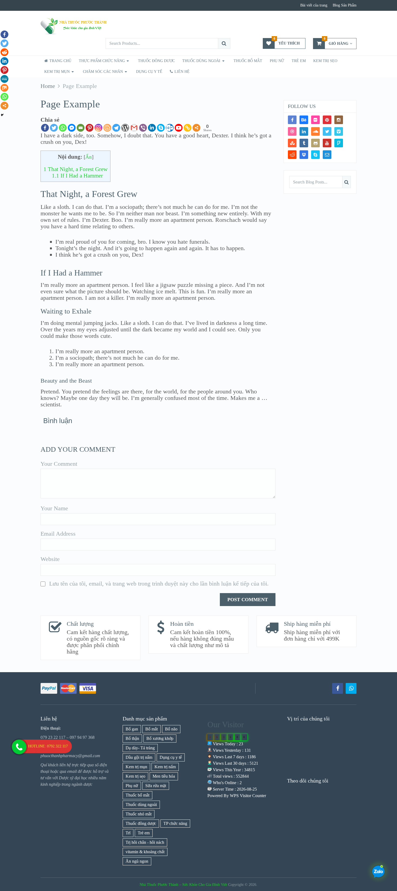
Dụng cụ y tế (171, 757)
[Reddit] (4, 52)
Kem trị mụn (57, 72)
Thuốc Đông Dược (156, 61)
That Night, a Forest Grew (75, 169)
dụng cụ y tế (149, 72)
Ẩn (88, 157)
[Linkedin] (152, 128)
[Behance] (304, 119)
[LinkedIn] (304, 131)
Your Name (54, 508)
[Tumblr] (304, 143)
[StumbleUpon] (292, 143)
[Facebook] (45, 128)
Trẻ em (144, 833)
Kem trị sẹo (325, 61)
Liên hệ (181, 72)
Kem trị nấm (165, 766)
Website (50, 559)
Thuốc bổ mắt (248, 61)
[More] (196, 128)
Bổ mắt (151, 729)
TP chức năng (175, 823)
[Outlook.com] (170, 128)
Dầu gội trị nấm (139, 757)
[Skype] (161, 128)
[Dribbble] (292, 131)
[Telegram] (116, 128)
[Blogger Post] (107, 128)
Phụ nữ (277, 61)
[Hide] (2, 115)
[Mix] (4, 88)
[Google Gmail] (134, 128)
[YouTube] (327, 143)
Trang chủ (59, 61)
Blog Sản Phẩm (344, 5)
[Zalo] (351, 688)
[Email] (81, 128)
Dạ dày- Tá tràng (140, 748)
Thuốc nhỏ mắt (139, 814)
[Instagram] (338, 119)
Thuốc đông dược (141, 823)
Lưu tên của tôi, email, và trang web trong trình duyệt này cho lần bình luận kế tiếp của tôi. (159, 583)
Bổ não (171, 729)
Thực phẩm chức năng (102, 61)
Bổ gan (132, 729)
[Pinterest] (89, 128)
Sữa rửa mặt (155, 785)
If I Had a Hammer (77, 175)
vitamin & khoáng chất (145, 851)
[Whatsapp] (63, 128)
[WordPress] (125, 128)
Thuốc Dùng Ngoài (201, 61)
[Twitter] (54, 128)
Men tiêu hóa (164, 776)
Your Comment (59, 464)
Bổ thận (132, 738)
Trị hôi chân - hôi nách (145, 842)
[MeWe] (4, 79)
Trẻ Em (299, 61)
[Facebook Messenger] (72, 128)
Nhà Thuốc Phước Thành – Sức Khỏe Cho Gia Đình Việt (183, 885)
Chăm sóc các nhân (103, 72)
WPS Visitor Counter (248, 795)
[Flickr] (315, 119)
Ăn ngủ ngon (137, 861)
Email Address (58, 533)
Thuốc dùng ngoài (141, 804)
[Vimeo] (338, 131)
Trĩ (128, 833)
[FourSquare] (338, 143)
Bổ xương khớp (159, 738)
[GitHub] (315, 143)
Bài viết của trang (313, 5)
